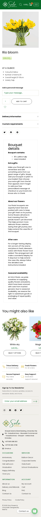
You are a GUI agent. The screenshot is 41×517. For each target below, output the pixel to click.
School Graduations (30, 467)
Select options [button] (14, 353)
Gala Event (26, 464)
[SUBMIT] (35, 401)
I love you (6, 474)
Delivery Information (11, 116)
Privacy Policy (7, 500)
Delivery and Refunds (10, 487)
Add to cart (21, 101)
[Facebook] (10, 410)
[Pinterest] (15, 410)
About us (6, 484)
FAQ (23, 490)
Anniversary (7, 457)
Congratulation (8, 461)
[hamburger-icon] (36, 4)
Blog (4, 490)
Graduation (7, 467)
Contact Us (6, 494)
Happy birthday (8, 470)
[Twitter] (21, 410)
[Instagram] (4, 410)
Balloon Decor (27, 457)
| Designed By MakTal (10, 508)
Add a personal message (12, 88)
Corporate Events (29, 461)
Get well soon (7, 464)
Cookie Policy (19, 500)
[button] (20, 116)
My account (26, 484)
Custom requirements (12, 124)
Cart (23, 487)
